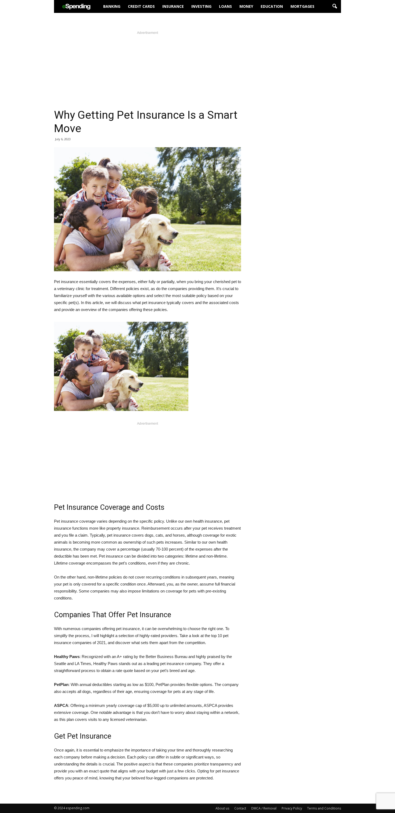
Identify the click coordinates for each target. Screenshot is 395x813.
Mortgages (302, 6)
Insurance (173, 6)
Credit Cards (141, 6)
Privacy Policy (292, 808)
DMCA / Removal (263, 808)
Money (246, 6)
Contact (240, 808)
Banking (111, 6)
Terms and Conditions (324, 808)
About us (222, 808)
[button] (334, 6)
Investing (201, 6)
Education (272, 6)
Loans (225, 6)
